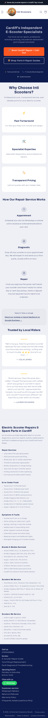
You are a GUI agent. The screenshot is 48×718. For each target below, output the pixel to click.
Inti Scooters (13, 712)
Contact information (38, 715)
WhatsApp (10, 683)
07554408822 (8, 652)
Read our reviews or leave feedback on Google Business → (22, 318)
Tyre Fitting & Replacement (14, 662)
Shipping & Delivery (10, 691)
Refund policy (10, 715)
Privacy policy (40, 712)
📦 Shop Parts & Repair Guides (24, 61)
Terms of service (23, 715)
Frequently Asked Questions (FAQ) (17, 701)
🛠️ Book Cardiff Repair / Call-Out (23, 51)
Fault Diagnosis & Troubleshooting (17, 665)
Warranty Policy (9, 697)
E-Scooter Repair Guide (12, 659)
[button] (2, 12)
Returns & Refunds (10, 694)
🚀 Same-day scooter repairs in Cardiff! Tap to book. (24, 2)
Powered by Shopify (26, 712)
